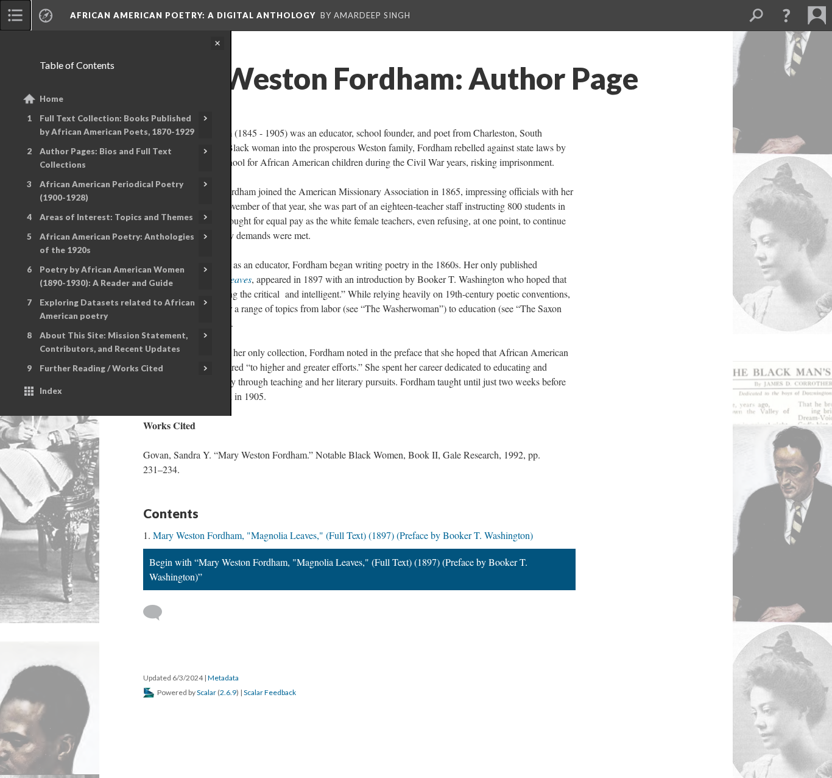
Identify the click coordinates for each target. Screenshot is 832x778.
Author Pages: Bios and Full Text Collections (106, 158)
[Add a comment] (158, 613)
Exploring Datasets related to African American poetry (117, 309)
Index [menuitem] (51, 391)
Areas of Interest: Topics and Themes (116, 217)
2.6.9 (228, 692)
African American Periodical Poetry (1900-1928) (111, 190)
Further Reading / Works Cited (101, 368)
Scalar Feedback (270, 692)
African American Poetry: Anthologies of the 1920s (117, 243)
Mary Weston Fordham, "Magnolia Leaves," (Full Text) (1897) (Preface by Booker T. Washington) (343, 535)
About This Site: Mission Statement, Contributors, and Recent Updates (114, 342)
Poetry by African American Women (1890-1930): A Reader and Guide (112, 276)
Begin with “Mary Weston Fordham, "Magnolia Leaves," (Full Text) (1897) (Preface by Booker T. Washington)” (338, 569)
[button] (786, 15)
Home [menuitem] (51, 99)
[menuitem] (15, 15)
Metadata (223, 677)
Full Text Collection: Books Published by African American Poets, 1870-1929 (117, 125)
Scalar (206, 692)
